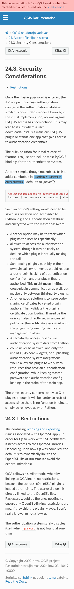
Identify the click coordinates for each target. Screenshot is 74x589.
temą (52, 577)
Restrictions (18, 87)
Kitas (59, 50)
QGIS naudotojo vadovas (30, 33)
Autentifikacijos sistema (28, 37)
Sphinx (27, 577)
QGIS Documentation (40, 18)
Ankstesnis (19, 50)
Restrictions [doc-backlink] (27, 418)
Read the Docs (15, 581)
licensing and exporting (43, 429)
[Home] (6, 33)
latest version (55, 7)
